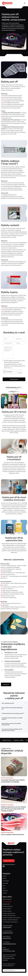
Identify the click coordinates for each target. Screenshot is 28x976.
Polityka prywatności (8, 956)
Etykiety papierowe (8, 906)
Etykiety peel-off (7, 901)
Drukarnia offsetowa (8, 965)
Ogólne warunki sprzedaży (9, 955)
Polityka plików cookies (9, 958)
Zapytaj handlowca (8, 860)
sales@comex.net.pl (8, 932)
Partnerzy (5, 890)
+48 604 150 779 (7, 927)
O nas (4, 888)
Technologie (6, 880)
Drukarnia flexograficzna (9, 964)
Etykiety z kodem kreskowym (10, 919)
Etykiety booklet (7, 899)
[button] (24, 3)
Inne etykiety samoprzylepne (10, 922)
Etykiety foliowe (7, 908)
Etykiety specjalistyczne (9, 913)
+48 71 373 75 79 (7, 938)
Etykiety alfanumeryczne (9, 915)
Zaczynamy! (6, 684)
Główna (5, 876)
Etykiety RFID (6, 904)
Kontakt (5, 893)
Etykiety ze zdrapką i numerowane (11, 917)
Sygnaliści (5, 960)
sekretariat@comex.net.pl (9, 943)
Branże (4, 878)
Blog (4, 885)
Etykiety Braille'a (7, 911)
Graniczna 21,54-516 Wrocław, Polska (9, 950)
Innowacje (5, 883)
